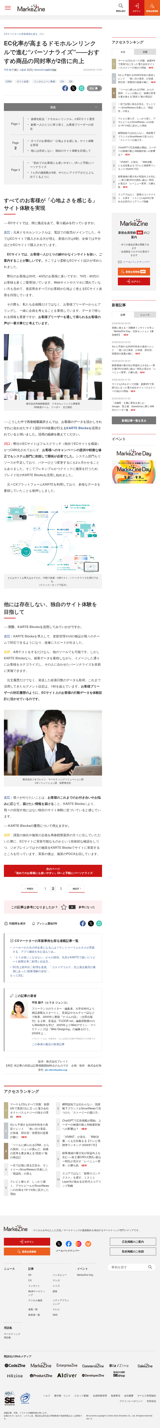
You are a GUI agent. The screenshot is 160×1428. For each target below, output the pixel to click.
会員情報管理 (100, 1395)
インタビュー (60, 1274)
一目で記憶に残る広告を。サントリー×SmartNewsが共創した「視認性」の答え (29, 1169)
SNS (55, 1314)
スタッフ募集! (81, 1395)
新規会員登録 (135, 271)
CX (62, 81)
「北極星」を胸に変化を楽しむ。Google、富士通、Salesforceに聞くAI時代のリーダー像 (133, 406)
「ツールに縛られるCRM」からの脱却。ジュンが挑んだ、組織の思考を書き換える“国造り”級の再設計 (29, 1151)
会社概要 (128, 1395)
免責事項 (115, 1395)
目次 (53, 107)
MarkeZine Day (85, 1274)
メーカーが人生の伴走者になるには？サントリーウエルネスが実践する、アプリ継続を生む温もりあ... (54, 949)
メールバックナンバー (136, 262)
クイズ (56, 1285)
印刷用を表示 (17, 923)
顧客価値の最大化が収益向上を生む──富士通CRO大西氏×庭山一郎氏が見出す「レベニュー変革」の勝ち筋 (81, 1159)
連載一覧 (33, 1309)
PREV (30, 888)
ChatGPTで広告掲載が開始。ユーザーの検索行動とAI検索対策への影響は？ (81, 1124)
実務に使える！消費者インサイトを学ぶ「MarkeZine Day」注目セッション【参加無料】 (133, 331)
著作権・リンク (62, 1395)
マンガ (56, 1280)
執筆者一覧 (34, 1314)
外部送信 (151, 1401)
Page (15, 124)
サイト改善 (22, 81)
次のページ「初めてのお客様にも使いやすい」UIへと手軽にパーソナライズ (53, 871)
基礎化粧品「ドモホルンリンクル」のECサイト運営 (63, 119)
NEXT (76, 888)
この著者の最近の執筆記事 (48, 1044)
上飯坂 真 (24, 69)
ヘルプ (46, 1395)
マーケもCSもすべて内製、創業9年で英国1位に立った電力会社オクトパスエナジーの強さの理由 (29, 1110)
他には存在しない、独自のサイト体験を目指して (61, 150)
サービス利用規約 (146, 1395)
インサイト (34, 1285)
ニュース (145, 314)
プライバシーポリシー (131, 1401)
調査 (55, 1291)
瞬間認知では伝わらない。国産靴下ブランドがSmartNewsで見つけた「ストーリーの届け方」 (81, 1108)
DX (70, 81)
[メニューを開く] (8, 8)
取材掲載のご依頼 (133, 1251)
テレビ (56, 1309)
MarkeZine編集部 (43, 69)
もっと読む (17, 975)
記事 (123, 314)
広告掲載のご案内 (133, 1241)
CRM (8, 81)
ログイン (136, 281)
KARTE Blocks (77, 428)
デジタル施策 (35, 1300)
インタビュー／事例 (44, 81)
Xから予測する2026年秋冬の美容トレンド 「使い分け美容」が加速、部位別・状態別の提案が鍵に (29, 1131)
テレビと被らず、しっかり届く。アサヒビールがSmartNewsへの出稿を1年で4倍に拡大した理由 (29, 1187)
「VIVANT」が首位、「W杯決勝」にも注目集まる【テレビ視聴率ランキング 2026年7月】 (81, 1141)
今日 (123, 52)
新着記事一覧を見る (134, 420)
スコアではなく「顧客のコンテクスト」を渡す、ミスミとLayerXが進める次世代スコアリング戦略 (81, 1179)
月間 (145, 52)
